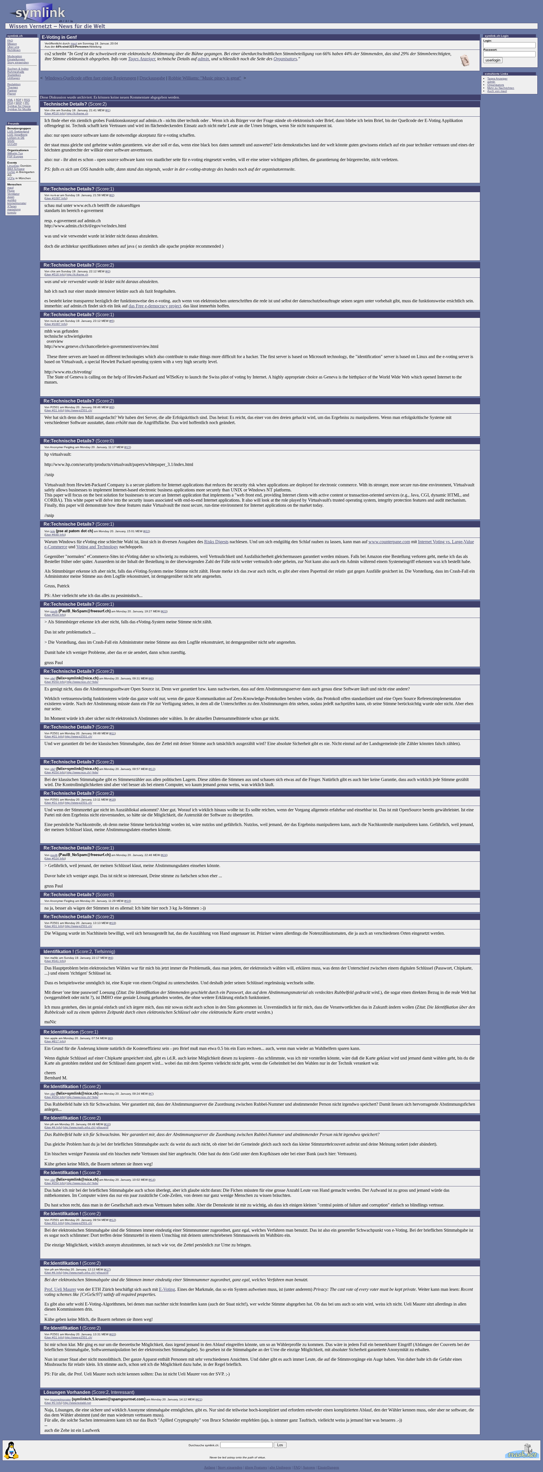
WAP (19, 102)
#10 (107, 1124)
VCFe (11, 178)
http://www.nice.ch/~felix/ (82, 681)
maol (10, 187)
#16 (127, 900)
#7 (151, 1093)
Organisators (285, 58)
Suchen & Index (18, 68)
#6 (110, 1038)
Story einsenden (18, 62)
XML (10, 99)
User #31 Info (54, 410)
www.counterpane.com (389, 541)
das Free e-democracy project (155, 305)
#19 (112, 923)
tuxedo (11, 212)
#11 (112, 733)
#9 (111, 407)
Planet (11, 93)
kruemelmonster (60, 1399)
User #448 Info (55, 534)
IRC (27, 102)
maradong (14, 209)
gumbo (11, 200)
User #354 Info (55, 681)
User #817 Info (55, 1041)
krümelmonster (16, 203)
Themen (12, 87)
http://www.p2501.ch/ (78, 410)
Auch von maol (497, 91)
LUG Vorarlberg (17, 134)
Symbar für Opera (19, 106)
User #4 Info (53, 1127)
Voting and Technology (97, 546)
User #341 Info (55, 960)
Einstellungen (16, 59)
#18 (112, 799)
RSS (27, 99)
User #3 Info (53, 1402)
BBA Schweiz (16, 168)
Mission (12, 43)
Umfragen (13, 78)
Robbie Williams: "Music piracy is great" (204, 78)
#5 (111, 320)
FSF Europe (15, 156)
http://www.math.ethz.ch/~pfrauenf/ (86, 1127)
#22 (146, 531)
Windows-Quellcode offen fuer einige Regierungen (90, 78)
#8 (151, 678)
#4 (110, 957)
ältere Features (256, 1467)
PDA (10, 102)
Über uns (13, 46)
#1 (107, 110)
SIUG (10, 140)
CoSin (11, 172)
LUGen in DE (16, 137)
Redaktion (14, 84)
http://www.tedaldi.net (77, 1402)
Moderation (14, 56)
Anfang (209, 1467)
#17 (107, 1269)
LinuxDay (13, 165)
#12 (112, 1219)
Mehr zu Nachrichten (500, 87)
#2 (111, 195)
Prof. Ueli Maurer (60, 1289)
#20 (112, 1334)
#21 (198, 1399)
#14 (151, 1179)
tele (52, 531)
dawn (10, 196)
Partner (12, 90)
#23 (164, 611)
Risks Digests (216, 541)
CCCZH (12, 144)
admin (203, 58)
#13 (151, 769)
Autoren (309, 1467)
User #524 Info (55, 614)
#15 (127, 447)
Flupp (11, 190)
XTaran (12, 206)
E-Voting (167, 1289)
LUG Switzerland (18, 131)
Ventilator (13, 193)
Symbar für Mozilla (19, 109)
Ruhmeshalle (15, 71)
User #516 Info (55, 113)
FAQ (10, 40)
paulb (54, 611)
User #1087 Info (55, 198)
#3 (107, 271)
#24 (164, 855)
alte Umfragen (280, 1467)
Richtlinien (14, 50)
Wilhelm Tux (15, 153)
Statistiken (14, 74)
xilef (52, 678)
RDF (18, 99)
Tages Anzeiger (141, 58)
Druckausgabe (152, 78)
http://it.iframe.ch (77, 113)
